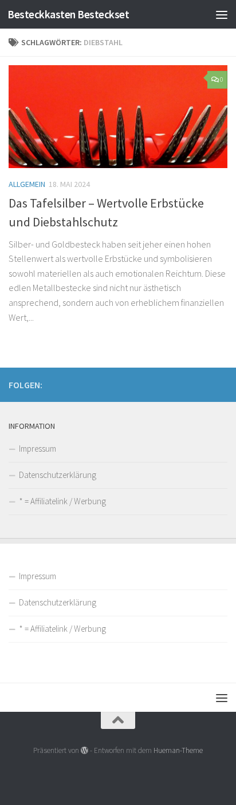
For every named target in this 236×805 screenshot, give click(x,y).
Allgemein (27, 184)
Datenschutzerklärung (57, 474)
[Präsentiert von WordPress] (84, 750)
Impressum (37, 448)
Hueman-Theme (178, 750)
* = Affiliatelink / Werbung (62, 501)
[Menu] (221, 14)
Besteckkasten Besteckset (68, 14)
